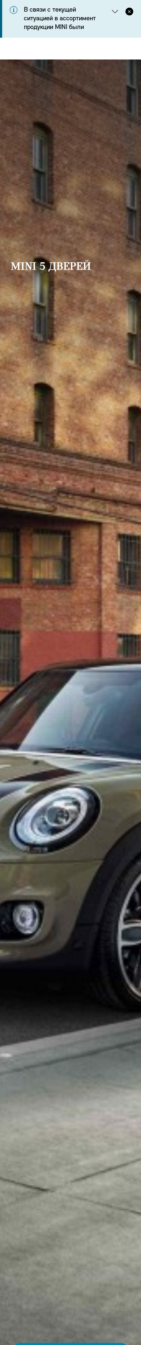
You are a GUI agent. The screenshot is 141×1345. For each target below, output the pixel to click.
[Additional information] (115, 11)
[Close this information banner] (129, 11)
